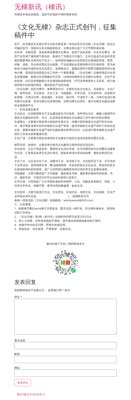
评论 (18, 297)
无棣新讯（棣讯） (41, 7)
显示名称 (19, 340)
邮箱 (17, 354)
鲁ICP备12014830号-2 (31, 394)
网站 (17, 367)
